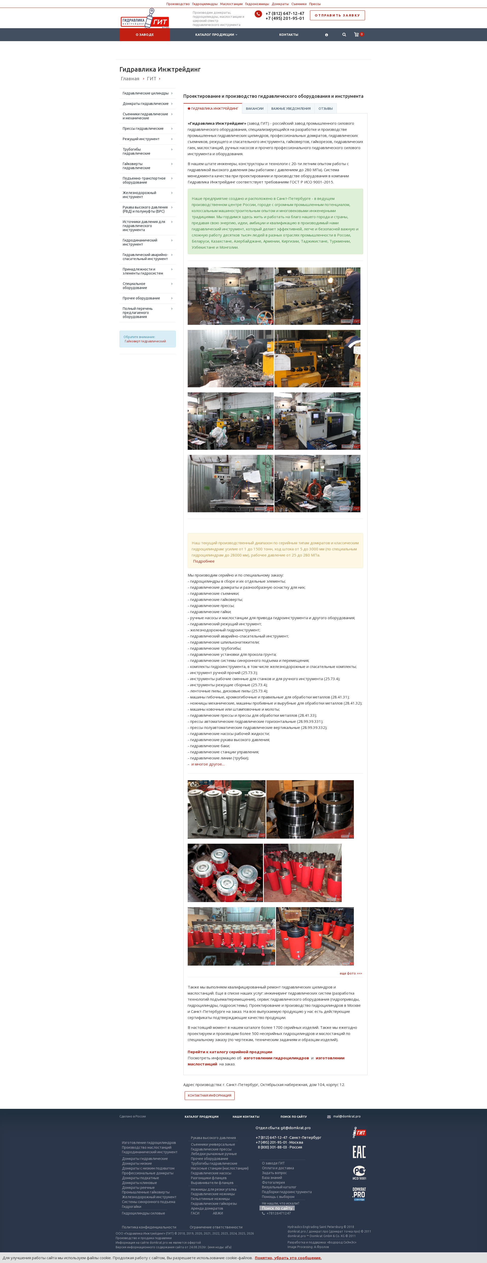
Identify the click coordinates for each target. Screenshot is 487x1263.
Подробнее (204, 561)
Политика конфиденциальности (149, 1227)
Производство (178, 4)
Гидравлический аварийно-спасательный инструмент (145, 257)
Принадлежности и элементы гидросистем (143, 271)
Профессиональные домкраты (147, 1173)
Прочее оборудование (141, 298)
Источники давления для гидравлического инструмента (144, 226)
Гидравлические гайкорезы (214, 1204)
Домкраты (280, 4)
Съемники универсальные (213, 1144)
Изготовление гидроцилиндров (149, 1143)
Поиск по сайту (294, 1116)
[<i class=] (326, 34)
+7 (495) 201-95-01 (285, 18)
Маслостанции (231, 4)
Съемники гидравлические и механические (145, 116)
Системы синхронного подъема (148, 1202)
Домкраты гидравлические (146, 104)
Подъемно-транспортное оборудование (144, 180)
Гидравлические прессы (211, 1149)
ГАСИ (195, 1213)
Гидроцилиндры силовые (143, 1213)
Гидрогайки (131, 1207)
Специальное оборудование (135, 286)
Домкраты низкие (137, 1163)
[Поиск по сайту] (344, 34)
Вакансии (255, 108)
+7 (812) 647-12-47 (285, 13)
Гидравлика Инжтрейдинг (214, 108)
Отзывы (326, 108)
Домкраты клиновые (139, 1183)
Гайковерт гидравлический (145, 341)
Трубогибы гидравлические (136, 151)
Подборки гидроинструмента (287, 1192)
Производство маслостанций (146, 1147)
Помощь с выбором (278, 1197)
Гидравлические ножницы (213, 1194)
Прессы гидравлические (143, 128)
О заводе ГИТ (273, 1163)
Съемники (299, 4)
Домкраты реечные (138, 1188)
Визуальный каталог (279, 1187)
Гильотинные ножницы (210, 1199)
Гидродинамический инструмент (140, 242)
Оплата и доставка (278, 1168)
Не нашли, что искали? (280, 1203)
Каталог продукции (215, 34)
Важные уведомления (291, 108)
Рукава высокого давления (213, 1138)
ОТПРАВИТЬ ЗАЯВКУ (337, 15)
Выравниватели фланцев (212, 1183)
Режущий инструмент (141, 139)
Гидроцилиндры (205, 4)
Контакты (288, 34)
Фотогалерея (273, 1182)
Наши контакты (246, 1116)
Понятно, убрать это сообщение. (288, 1257)
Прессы (315, 4)
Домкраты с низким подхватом (148, 1168)
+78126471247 (279, 1213)
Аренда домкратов (207, 1208)
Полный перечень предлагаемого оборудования (138, 313)
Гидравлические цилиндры (146, 93)
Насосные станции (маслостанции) (220, 1168)
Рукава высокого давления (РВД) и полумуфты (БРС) (145, 209)
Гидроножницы (257, 4)
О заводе (145, 34)
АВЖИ (218, 1213)
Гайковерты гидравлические (136, 166)
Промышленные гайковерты (146, 1192)
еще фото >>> (351, 973)
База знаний (272, 1178)
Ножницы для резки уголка (213, 1189)
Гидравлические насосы (211, 1173)
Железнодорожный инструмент (139, 195)
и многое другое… (208, 763)
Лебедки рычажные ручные (214, 1154)
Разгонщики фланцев (209, 1178)
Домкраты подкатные (140, 1178)
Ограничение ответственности (216, 1227)
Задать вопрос (274, 1173)
